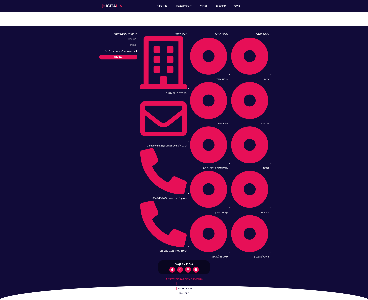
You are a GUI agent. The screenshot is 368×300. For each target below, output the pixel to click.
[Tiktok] (172, 270)
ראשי (237, 6)
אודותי (203, 6)
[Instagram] (188, 270)
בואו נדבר (162, 6)
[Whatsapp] (180, 270)
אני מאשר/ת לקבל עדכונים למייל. (120, 51)
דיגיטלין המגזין (183, 6)
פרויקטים (221, 6)
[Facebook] (196, 270)
